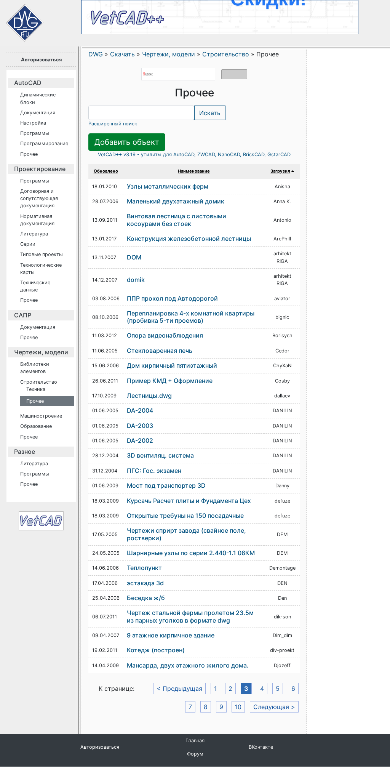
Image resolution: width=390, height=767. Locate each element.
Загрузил (280, 171)
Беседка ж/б (146, 598)
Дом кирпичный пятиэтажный (172, 365)
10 (238, 707)
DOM (134, 257)
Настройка (33, 123)
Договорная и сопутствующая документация (39, 198)
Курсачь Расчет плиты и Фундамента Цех (189, 500)
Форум (195, 754)
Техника (35, 389)
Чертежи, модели (41, 352)
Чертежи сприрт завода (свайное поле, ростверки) (186, 534)
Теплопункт (144, 568)
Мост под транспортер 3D (166, 485)
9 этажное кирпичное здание (170, 635)
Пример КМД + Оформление (170, 380)
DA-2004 (140, 410)
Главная (195, 740)
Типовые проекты (41, 254)
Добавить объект (126, 142)
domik (136, 279)
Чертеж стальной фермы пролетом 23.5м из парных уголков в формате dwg (190, 616)
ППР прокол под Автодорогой (172, 298)
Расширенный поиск (112, 123)
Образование (36, 426)
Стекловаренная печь (159, 350)
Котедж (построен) (156, 650)
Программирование (44, 143)
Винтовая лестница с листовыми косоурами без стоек (176, 219)
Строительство (38, 382)
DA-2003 (140, 425)
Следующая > (274, 707)
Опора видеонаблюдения (165, 335)
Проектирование (40, 169)
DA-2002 (140, 440)
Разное (24, 451)
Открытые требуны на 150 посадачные (185, 515)
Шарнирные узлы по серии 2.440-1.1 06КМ (191, 553)
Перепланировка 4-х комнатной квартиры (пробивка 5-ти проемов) (190, 316)
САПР (22, 315)
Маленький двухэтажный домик (175, 201)
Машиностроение (41, 416)
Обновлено (106, 171)
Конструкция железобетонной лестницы (189, 238)
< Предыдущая (179, 688)
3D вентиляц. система (160, 455)
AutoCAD (28, 82)
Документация (37, 112)
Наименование (194, 171)
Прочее (29, 154)
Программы (34, 133)
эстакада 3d (145, 583)
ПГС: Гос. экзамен (154, 470)
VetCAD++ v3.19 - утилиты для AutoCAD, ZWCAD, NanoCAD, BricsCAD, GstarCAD (194, 154)
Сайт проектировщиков (19, 19)
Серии (27, 244)
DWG (95, 54)
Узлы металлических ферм (167, 186)
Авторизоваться (41, 59)
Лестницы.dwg (149, 395)
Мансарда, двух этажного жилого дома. (188, 665)
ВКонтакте (261, 747)
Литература (34, 234)
